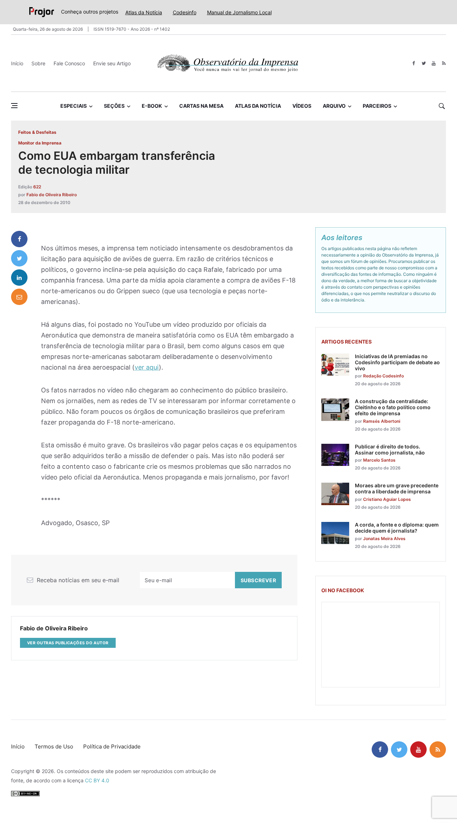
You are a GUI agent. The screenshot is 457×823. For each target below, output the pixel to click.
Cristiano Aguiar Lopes (387, 499)
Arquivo (334, 106)
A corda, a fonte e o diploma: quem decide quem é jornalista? (397, 528)
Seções (114, 106)
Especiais (73, 106)
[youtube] (433, 63)
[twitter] (423, 63)
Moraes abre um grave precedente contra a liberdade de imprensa (396, 488)
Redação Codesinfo (383, 376)
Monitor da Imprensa (39, 143)
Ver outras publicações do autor (68, 642)
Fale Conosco (69, 63)
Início (17, 63)
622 (37, 186)
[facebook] (413, 63)
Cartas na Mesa (201, 106)
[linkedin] (19, 277)
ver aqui (147, 367)
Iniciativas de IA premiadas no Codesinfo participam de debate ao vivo (397, 362)
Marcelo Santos (379, 460)
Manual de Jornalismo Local (239, 12)
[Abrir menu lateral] (14, 105)
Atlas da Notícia (143, 12)
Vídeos (301, 106)
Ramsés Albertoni (381, 421)
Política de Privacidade (112, 746)
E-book (152, 106)
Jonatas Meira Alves (384, 538)
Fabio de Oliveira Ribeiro (51, 194)
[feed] (443, 63)
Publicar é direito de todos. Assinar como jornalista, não (390, 449)
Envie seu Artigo (112, 63)
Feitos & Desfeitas (37, 132)
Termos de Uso (54, 746)
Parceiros (377, 106)
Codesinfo (184, 12)
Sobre (38, 63)
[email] (19, 297)
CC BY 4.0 (97, 780)
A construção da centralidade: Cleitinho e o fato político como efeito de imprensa (393, 407)
